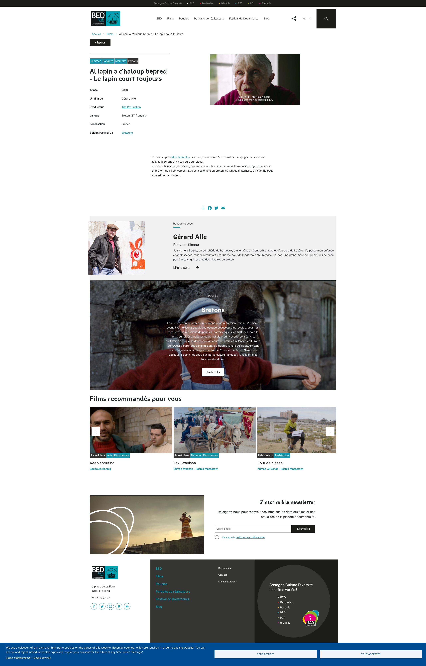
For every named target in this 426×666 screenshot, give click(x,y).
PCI (252, 3)
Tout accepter (370, 654)
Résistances (121, 455)
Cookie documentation (18, 657)
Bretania (266, 3)
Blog (266, 18)
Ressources (224, 568)
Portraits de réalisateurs (209, 18)
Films (170, 18)
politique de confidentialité (250, 537)
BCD (192, 3)
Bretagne (127, 132)
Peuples (184, 18)
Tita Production (131, 107)
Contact (222, 574)
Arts (109, 455)
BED (240, 3)
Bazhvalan (207, 3)
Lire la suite (181, 268)
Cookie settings (42, 657)
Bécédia (225, 3)
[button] (96, 431)
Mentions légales (227, 581)
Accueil (96, 34)
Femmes (96, 61)
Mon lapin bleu (180, 157)
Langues (108, 61)
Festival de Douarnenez (243, 18)
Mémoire (120, 61)
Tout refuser (265, 654)
